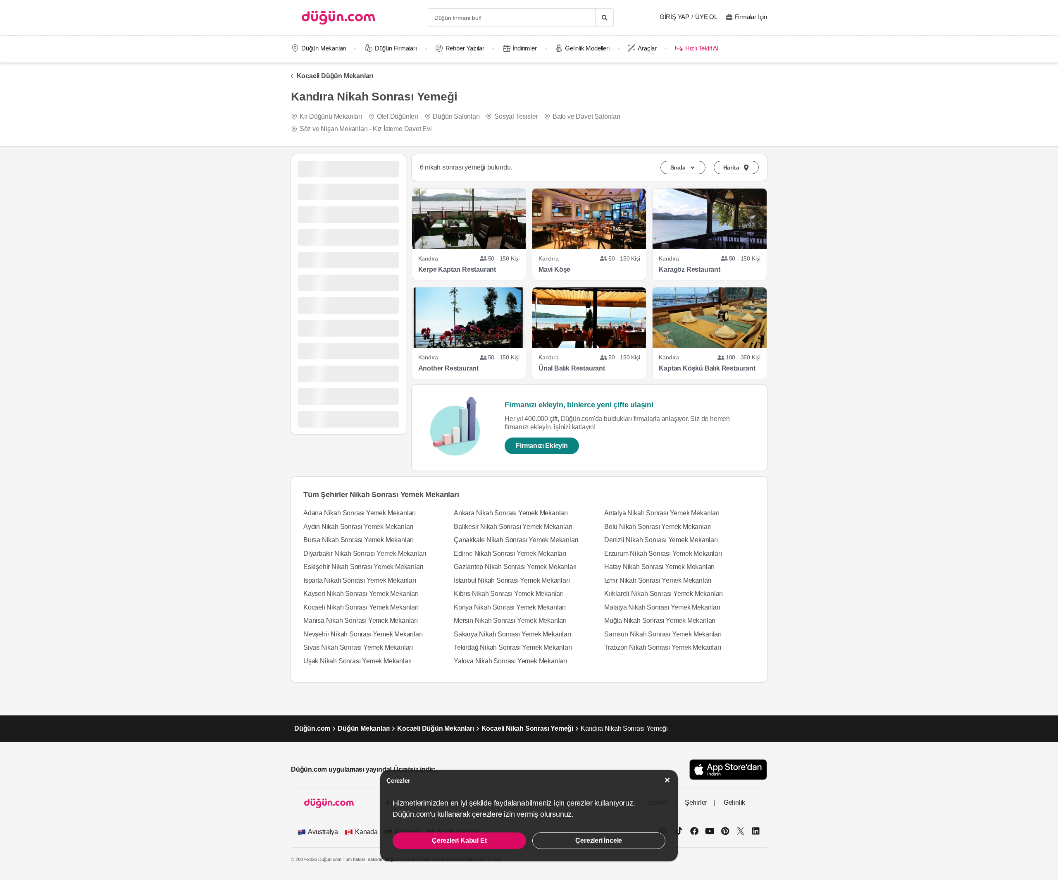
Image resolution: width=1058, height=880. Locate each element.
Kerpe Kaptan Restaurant (457, 269)
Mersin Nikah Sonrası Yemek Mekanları (510, 620)
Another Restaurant (448, 368)
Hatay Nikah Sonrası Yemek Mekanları (659, 566)
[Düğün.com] (338, 17)
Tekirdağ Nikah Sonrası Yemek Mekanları (513, 647)
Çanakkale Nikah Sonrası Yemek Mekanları (516, 539)
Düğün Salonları (456, 116)
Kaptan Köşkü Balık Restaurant (707, 368)
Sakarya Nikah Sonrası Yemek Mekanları (512, 634)
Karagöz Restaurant (689, 269)
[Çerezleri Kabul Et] (667, 780)
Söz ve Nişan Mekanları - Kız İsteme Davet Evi (366, 128)
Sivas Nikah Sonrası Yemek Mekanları (358, 647)
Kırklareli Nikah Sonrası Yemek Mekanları (663, 593)
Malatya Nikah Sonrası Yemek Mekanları (662, 607)
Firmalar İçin (751, 16)
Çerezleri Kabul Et (459, 840)
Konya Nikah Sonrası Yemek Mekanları (510, 607)
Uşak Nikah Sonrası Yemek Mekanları (357, 661)
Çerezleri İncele (598, 840)
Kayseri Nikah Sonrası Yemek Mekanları (361, 593)
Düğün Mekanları (323, 48)
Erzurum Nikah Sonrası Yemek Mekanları (663, 553)
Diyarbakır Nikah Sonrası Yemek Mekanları (364, 553)
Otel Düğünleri (397, 116)
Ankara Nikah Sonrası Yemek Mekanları (511, 513)
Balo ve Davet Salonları (586, 116)
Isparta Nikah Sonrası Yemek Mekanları (359, 580)
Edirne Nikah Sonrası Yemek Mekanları (510, 553)
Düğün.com (312, 728)
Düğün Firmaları (396, 48)
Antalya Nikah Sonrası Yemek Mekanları (662, 513)
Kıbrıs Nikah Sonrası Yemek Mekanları (509, 593)
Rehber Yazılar (465, 48)
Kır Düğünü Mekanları (331, 116)
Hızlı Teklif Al (701, 48)
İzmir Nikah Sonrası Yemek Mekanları (657, 580)
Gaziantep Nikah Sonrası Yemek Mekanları (515, 566)
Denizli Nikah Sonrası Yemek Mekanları (661, 539)
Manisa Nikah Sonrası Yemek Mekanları (360, 620)
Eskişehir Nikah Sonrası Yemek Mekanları (363, 566)
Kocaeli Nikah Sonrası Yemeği (527, 728)
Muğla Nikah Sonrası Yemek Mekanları (659, 620)
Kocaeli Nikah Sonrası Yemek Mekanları (361, 607)
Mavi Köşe (554, 269)
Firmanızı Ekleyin (542, 445)
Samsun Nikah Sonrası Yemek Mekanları (663, 634)
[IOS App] (728, 769)
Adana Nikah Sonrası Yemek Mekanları (359, 513)
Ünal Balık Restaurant (572, 368)
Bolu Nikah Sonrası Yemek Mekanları (657, 526)
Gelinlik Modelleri (587, 48)
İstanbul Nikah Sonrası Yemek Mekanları (512, 580)
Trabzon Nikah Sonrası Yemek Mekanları (662, 647)
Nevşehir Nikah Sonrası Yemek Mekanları (362, 634)
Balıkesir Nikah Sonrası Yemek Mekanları (513, 526)
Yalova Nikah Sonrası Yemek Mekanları (510, 661)
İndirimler (524, 48)
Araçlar (647, 48)
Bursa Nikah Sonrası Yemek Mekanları (358, 539)
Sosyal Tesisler (516, 116)
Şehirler (696, 802)
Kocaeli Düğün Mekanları (335, 75)
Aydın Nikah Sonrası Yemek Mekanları (358, 526)
